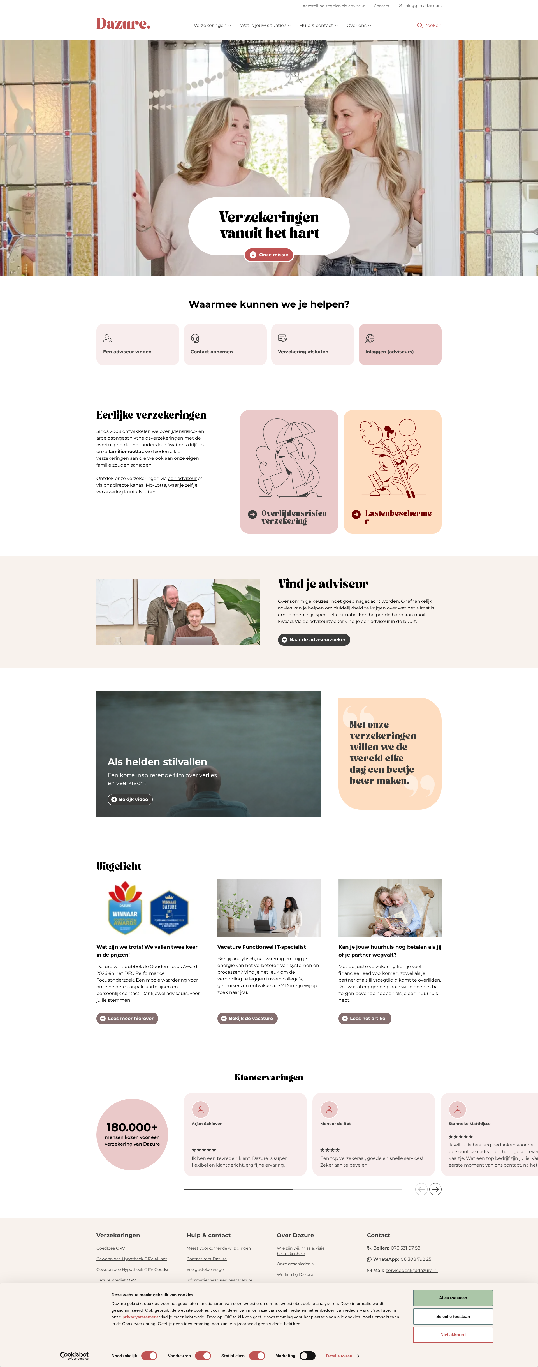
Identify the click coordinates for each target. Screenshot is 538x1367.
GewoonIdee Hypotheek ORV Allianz (131, 1258)
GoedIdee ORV (110, 1248)
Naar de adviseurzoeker (317, 639)
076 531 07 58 (405, 1248)
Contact (381, 5)
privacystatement (140, 1317)
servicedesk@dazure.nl (412, 1270)
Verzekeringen (210, 25)
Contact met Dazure (207, 1258)
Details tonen (339, 1356)
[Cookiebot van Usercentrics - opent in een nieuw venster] (74, 1356)
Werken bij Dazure (295, 1274)
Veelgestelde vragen (206, 1269)
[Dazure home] (123, 23)
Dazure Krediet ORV (116, 1280)
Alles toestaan (453, 1298)
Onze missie (273, 254)
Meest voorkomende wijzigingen (219, 1248)
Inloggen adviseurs (423, 5)
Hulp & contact (316, 25)
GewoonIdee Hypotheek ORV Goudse (132, 1269)
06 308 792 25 (416, 1259)
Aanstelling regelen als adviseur (334, 5)
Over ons (357, 25)
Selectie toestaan (453, 1316)
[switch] (203, 1355)
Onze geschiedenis (295, 1263)
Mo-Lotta (156, 485)
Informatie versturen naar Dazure (219, 1280)
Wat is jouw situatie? (263, 25)
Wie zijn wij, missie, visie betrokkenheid (301, 1251)
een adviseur (182, 478)
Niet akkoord (453, 1334)
